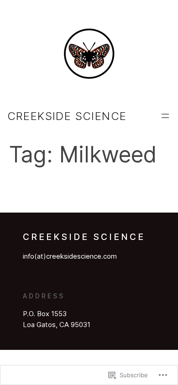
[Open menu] (165, 115)
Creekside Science (67, 116)
